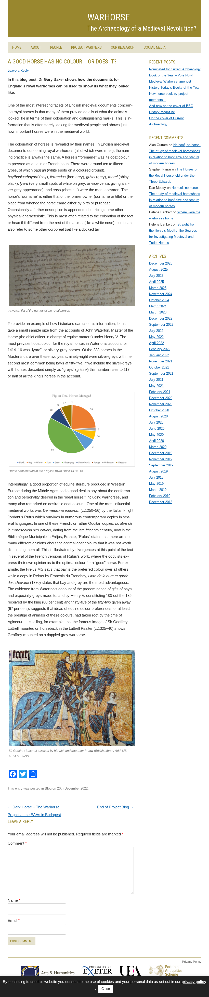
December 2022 (160, 318)
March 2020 (157, 447)
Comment (17, 843)
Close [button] (105, 989)
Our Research (123, 47)
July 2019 (156, 477)
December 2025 (160, 263)
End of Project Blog (115, 807)
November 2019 (160, 459)
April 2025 (156, 282)
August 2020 (158, 416)
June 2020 (156, 428)
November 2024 (160, 294)
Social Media (155, 47)
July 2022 (156, 331)
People (56, 47)
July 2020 (156, 422)
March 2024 (157, 306)
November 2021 (160, 361)
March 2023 (157, 312)
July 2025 (156, 276)
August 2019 (158, 471)
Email (14, 920)
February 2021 (159, 392)
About (36, 47)
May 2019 (156, 484)
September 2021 (161, 373)
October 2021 (159, 367)
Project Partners (86, 47)
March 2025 (157, 288)
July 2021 (156, 380)
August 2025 (158, 269)
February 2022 (159, 349)
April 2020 (156, 441)
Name (14, 900)
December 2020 (160, 398)
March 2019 (157, 490)
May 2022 (156, 337)
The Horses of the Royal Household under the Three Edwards (173, 175)
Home (16, 47)
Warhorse (108, 17)
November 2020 (160, 404)
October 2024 (159, 300)
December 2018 (160, 502)
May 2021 (156, 386)
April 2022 (156, 343)
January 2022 (159, 355)
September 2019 (161, 465)
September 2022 (161, 324)
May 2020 (156, 435)
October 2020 (159, 410)
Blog (48, 788)
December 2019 (160, 453)
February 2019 (159, 496)
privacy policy (193, 981)
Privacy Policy (191, 962)
